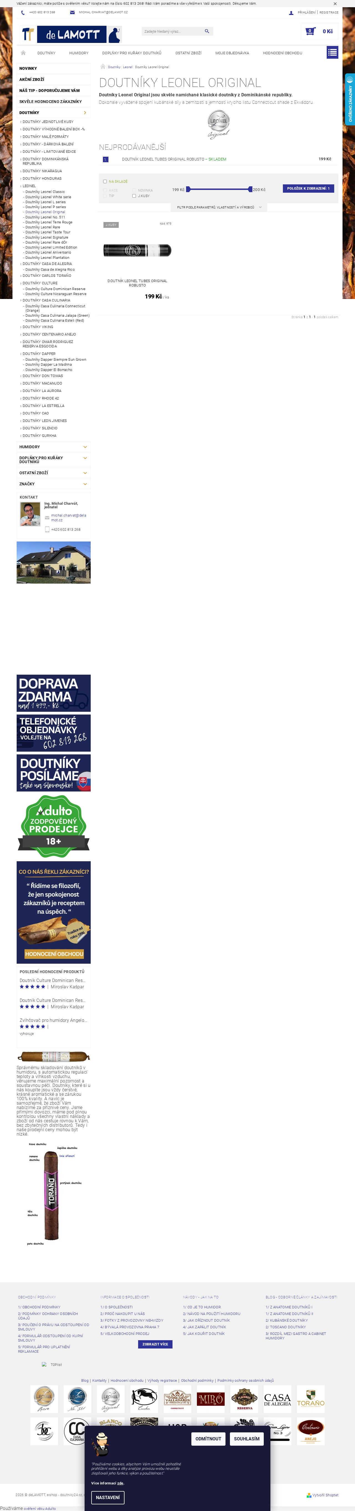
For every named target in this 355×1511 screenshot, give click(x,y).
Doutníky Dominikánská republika (46, 161)
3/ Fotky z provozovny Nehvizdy (131, 1320)
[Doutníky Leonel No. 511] (77, 1399)
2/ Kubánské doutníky (287, 1320)
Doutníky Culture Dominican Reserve (56, 289)
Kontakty (99, 1381)
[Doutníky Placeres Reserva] (244, 1399)
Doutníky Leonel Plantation (47, 258)
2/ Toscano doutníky (286, 1327)
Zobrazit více (155, 1344)
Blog (84, 1381)
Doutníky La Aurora (42, 391)
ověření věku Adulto (40, 1509)
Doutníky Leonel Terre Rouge (49, 222)
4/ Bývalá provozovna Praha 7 (129, 1327)
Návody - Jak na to (201, 1297)
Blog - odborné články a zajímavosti (302, 1297)
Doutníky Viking (38, 327)
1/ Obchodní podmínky (39, 1307)
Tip (111, 196)
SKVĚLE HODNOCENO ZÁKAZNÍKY (50, 101)
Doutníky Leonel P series (46, 207)
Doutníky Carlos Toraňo (47, 276)
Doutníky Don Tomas (43, 376)
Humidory (78, 53)
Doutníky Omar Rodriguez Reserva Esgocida (48, 344)
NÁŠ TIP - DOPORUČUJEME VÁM (49, 90)
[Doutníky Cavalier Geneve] (144, 1399)
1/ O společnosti (116, 1307)
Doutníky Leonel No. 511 (45, 217)
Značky (27, 484)
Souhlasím (247, 1439)
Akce (113, 190)
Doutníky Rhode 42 (41, 398)
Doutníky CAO (36, 413)
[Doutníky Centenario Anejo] (311, 1431)
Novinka (145, 190)
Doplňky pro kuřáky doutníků (132, 53)
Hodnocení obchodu (282, 53)
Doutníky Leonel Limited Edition (51, 247)
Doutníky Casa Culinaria (46, 300)
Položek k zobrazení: (308, 188)
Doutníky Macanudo (42, 383)
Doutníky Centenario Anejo (49, 334)
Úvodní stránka (24, 53)
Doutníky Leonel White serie (49, 197)
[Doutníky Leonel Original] (111, 1399)
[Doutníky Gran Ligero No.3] (277, 1431)
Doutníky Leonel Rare (43, 227)
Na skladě (118, 182)
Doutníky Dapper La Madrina (49, 364)
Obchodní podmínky (37, 1297)
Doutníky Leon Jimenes (45, 421)
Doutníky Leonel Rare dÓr (46, 242)
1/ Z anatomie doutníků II (289, 1314)
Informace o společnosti (124, 1297)
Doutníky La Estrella (43, 406)
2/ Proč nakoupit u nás (122, 1314)
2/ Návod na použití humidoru (211, 1314)
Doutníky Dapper (39, 354)
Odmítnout (208, 1439)
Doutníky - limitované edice (49, 151)
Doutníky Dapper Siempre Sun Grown (56, 359)
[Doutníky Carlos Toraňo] (311, 1399)
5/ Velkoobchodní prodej (124, 1334)
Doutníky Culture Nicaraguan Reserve (56, 294)
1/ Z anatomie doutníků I (289, 1307)
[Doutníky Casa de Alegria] (277, 1399)
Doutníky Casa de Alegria (47, 264)
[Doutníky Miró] (211, 1399)
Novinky (28, 68)
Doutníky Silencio (40, 428)
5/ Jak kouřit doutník (204, 1334)
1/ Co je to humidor (202, 1307)
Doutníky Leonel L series (46, 202)
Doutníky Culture (40, 283)
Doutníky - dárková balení (48, 144)
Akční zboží (31, 79)
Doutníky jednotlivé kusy (48, 122)
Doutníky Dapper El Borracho (49, 370)
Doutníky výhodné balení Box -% (54, 129)
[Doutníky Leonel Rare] (44, 1399)
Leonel (29, 186)
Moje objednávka (232, 53)
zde (120, 1483)
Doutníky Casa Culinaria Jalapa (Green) (58, 315)
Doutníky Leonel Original (45, 212)
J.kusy (144, 196)
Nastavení (108, 1497)
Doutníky (46, 53)
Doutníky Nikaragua (42, 171)
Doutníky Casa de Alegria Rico (50, 269)
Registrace (329, 12)
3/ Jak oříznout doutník (206, 1320)
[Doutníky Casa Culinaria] (77, 1431)
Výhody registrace (162, 1381)
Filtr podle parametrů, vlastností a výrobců (216, 207)
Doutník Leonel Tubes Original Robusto (174, 159)
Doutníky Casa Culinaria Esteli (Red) (55, 320)
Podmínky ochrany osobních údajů (245, 1381)
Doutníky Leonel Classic (45, 192)
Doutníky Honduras (42, 178)
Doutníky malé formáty (46, 137)
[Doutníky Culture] (44, 1431)
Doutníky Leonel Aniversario (48, 252)
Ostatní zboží (189, 53)
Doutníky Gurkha (40, 436)
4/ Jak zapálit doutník (204, 1327)
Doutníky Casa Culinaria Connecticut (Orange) (55, 308)
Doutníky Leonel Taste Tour (48, 232)
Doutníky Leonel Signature (47, 237)
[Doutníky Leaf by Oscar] (177, 1399)
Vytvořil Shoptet (325, 1495)
